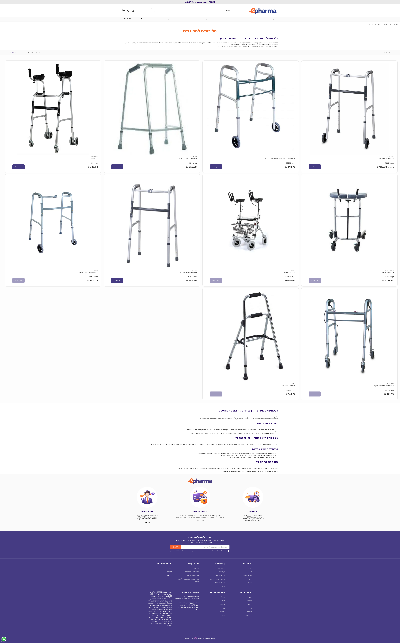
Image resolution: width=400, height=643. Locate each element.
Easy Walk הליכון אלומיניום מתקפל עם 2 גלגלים (280, 158)
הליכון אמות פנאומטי (387, 272)
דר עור (250, 604)
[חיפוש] (153, 10)
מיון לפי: (37, 52)
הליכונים (372, 24)
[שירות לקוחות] (147, 497)
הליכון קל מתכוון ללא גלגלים (188, 158)
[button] (274, 19)
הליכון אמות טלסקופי (289, 272)
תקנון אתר (222, 572)
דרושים (250, 579)
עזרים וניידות (389, 24)
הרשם (175, 547)
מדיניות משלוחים (220, 583)
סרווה (250, 608)
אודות (250, 568)
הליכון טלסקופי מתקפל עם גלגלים (87, 272)
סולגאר (250, 601)
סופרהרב (249, 612)
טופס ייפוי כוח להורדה (192, 572)
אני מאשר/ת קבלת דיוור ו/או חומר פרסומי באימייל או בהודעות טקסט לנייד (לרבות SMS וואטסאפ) (199, 551)
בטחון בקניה (221, 568)
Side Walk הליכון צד (289, 386)
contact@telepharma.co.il (185, 599)
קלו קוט (223, 604)
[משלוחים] (253, 497)
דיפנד (250, 597)
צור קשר (196, 568)
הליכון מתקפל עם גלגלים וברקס (384, 386)
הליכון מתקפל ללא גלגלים (188, 272)
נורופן (223, 601)
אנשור (170, 568)
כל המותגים (248, 615)
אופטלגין (222, 612)
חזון (251, 572)
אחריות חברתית (247, 575)
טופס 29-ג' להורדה (192, 575)
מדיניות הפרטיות (220, 575)
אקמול (223, 597)
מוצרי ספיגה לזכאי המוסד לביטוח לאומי (188, 580)
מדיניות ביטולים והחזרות (217, 579)
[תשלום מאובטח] (200, 497)
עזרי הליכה (380, 24)
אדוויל (223, 615)
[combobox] (191, 10)
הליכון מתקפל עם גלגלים (386, 158)
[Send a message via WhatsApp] (4, 639)
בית (397, 24)
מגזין (223, 586)
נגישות (250, 583)
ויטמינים (169, 572)
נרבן (224, 608)
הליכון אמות (94, 158)
